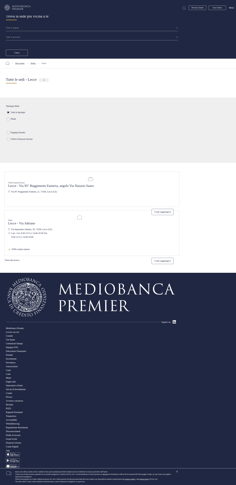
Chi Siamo (10, 340)
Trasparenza (11, 416)
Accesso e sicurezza (14, 401)
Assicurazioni (12, 366)
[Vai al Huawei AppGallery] (13, 467)
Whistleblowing (13, 424)
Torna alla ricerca (12, 260)
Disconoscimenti (13, 431)
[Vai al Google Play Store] (13, 462)
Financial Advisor (13, 443)
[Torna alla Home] (17, 7)
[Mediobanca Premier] (9, 63)
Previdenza (10, 362)
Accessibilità (11, 420)
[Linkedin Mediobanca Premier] (174, 323)
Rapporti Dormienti (14, 412)
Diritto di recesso (13, 435)
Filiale (13, 119)
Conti (8, 370)
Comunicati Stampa (14, 343)
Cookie (9, 393)
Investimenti (11, 359)
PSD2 (8, 408)
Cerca (16, 53)
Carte (8, 374)
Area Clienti (217, 8)
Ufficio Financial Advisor (22, 139)
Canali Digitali (12, 446)
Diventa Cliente (197, 8)
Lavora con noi (12, 332)
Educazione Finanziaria (16, 351)
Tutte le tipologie (18, 112)
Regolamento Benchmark (17, 427)
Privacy (9, 397)
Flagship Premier (18, 132)
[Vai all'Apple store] (13, 456)
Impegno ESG (12, 347)
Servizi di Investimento (16, 389)
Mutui (8, 378)
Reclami (9, 404)
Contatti (9, 336)
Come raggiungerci (162, 261)
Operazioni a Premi (14, 385)
